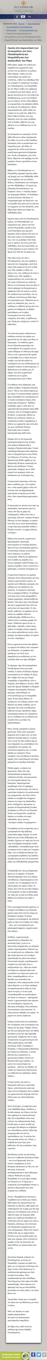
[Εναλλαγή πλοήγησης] (17, 17)
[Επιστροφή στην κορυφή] (43, 1356)
